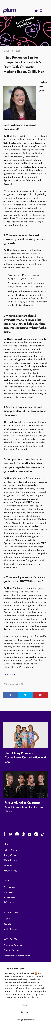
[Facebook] (4, 834)
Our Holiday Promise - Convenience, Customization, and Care (25, 758)
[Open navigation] (45, 10)
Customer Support (12, 945)
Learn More (9, 674)
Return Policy (10, 871)
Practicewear (9, 887)
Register (7, 924)
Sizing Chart (9, 855)
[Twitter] (10, 834)
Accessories (9, 897)
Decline (24, 1012)
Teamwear (8, 892)
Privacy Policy (31, 997)
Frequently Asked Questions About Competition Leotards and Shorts (25, 807)
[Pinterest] (23, 834)
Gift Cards (8, 902)
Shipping (7, 866)
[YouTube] (29, 834)
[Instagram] (17, 834)
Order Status (10, 929)
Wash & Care (10, 860)
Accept (24, 1005)
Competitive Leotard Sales (16, 956)
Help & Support (11, 850)
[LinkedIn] (36, 834)
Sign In (7, 919)
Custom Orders (11, 950)
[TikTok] (42, 834)
